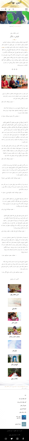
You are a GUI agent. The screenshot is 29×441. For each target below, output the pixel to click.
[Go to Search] (13, 9)
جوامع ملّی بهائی (23, 405)
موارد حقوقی (16, 431)
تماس (21, 431)
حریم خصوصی (9, 431)
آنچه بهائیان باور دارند (22, 398)
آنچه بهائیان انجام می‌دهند (21, 402)
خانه (27, 386)
